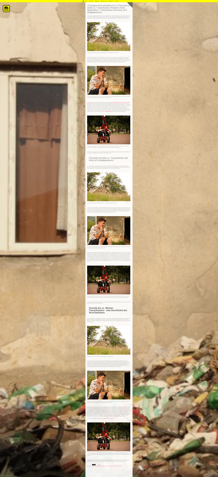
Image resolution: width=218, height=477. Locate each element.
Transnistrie (112, 151)
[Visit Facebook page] (131, 1)
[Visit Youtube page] (134, 1)
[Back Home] (130, 5)
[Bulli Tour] (84, 1)
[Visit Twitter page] (132, 1)
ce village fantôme (107, 111)
